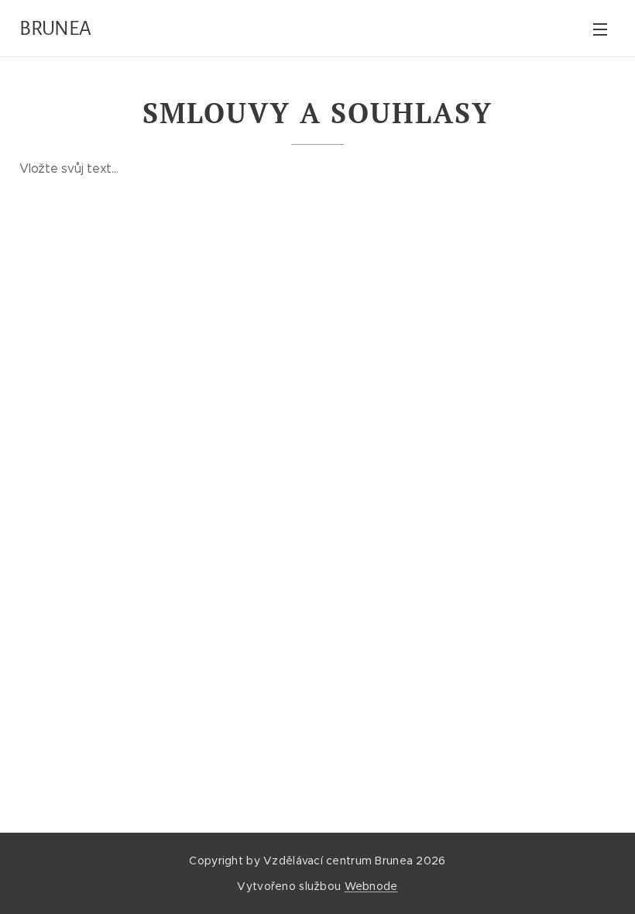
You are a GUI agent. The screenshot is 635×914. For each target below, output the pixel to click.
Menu (600, 28)
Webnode (371, 886)
